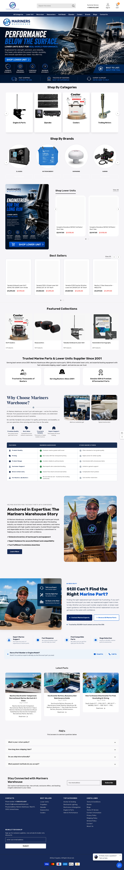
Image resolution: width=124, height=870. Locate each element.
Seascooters (39, 343)
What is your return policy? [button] (18, 742)
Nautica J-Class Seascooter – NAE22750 (103, 286)
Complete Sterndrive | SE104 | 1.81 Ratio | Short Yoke (102, 228)
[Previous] (6, 113)
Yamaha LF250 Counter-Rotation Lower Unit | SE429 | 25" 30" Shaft (76, 286)
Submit (26, 846)
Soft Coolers (10, 343)
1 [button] (85, 239)
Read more (22, 716)
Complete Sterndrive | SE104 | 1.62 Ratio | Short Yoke (69, 228)
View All (116, 190)
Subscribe (109, 783)
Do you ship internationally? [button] (19, 757)
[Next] (118, 113)
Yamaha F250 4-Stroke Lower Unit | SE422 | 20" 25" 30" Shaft (47, 286)
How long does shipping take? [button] (19, 749)
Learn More (14, 552)
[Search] (56, 5)
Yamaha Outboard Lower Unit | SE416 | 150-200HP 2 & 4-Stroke (17, 286)
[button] (55, 209)
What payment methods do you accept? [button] (23, 764)
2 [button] (88, 239)
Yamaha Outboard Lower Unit (73, 343)
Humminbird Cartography (101, 343)
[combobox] (54, 5)
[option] (70, 216)
